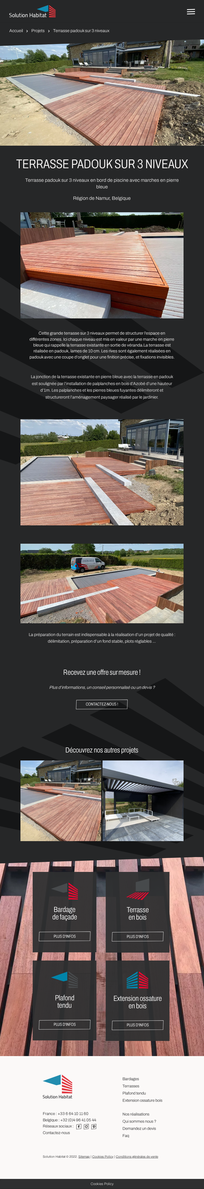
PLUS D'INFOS (65, 936)
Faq (125, 1136)
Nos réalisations (135, 1114)
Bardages (130, 1079)
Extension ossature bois (142, 1100)
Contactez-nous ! (102, 704)
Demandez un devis (139, 1128)
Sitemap (84, 1156)
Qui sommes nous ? (139, 1121)
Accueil (16, 30)
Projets (38, 30)
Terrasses (130, 1086)
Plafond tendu (134, 1093)
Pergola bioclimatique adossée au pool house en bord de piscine (143, 809)
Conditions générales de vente (137, 1156)
